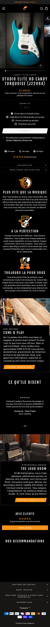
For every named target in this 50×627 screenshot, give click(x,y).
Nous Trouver (24, 590)
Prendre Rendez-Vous (19, 367)
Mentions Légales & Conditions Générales (24, 596)
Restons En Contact (24, 584)
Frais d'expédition (25, 93)
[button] (20, 157)
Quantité (25, 103)
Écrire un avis (25, 528)
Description (25, 165)
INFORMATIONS (24, 602)
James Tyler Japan (25, 75)
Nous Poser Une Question (25, 170)
